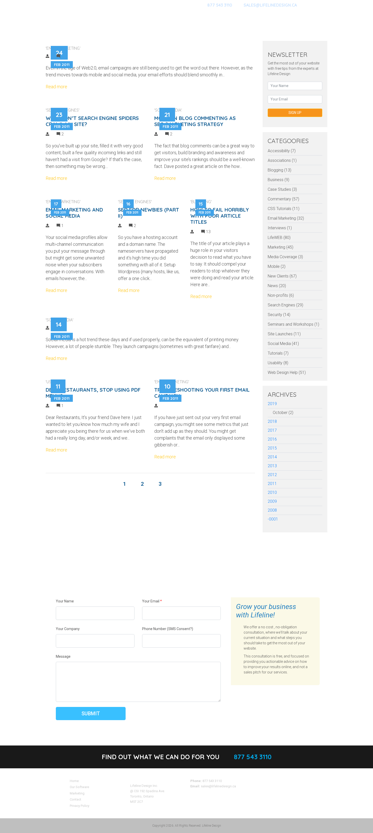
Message (63, 656)
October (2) (283, 412)
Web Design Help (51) (287, 372)
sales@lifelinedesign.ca (218, 786)
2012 (272, 474)
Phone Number (167, 629)
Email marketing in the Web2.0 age (140, 46)
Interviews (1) (280, 227)
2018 (272, 421)
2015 (272, 448)
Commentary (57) (283, 199)
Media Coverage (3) (285, 256)
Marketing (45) (280, 247)
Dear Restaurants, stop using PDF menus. (93, 393)
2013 (272, 465)
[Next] (177, 484)
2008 (272, 510)
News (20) (277, 285)
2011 (272, 483)
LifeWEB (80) (279, 237)
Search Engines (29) (285, 305)
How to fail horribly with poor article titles (219, 215)
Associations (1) (282, 160)
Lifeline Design (211, 825)
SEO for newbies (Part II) (148, 212)
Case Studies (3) (282, 189)
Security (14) (279, 314)
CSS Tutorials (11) (283, 208)
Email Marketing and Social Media (74, 212)
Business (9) (278, 179)
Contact (75, 799)
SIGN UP (295, 113)
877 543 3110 (219, 5)
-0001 (273, 519)
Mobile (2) (276, 266)
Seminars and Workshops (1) (293, 324)
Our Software (79, 787)
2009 (272, 501)
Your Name (65, 601)
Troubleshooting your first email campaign (202, 393)
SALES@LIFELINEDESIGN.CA (270, 5)
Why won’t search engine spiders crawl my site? (92, 121)
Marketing (77, 793)
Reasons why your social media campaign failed (165, 318)
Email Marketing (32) (286, 218)
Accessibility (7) (282, 150)
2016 (272, 439)
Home (74, 781)
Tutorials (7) (278, 353)
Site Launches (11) (284, 334)
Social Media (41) (283, 343)
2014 (272, 457)
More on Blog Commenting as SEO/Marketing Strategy (195, 121)
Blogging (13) (279, 170)
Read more (56, 86)
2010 (272, 492)
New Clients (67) (282, 276)
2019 (272, 403)
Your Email (152, 601)
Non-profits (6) (281, 295)
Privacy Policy (79, 806)
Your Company (68, 629)
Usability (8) (278, 362)
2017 (272, 430)
